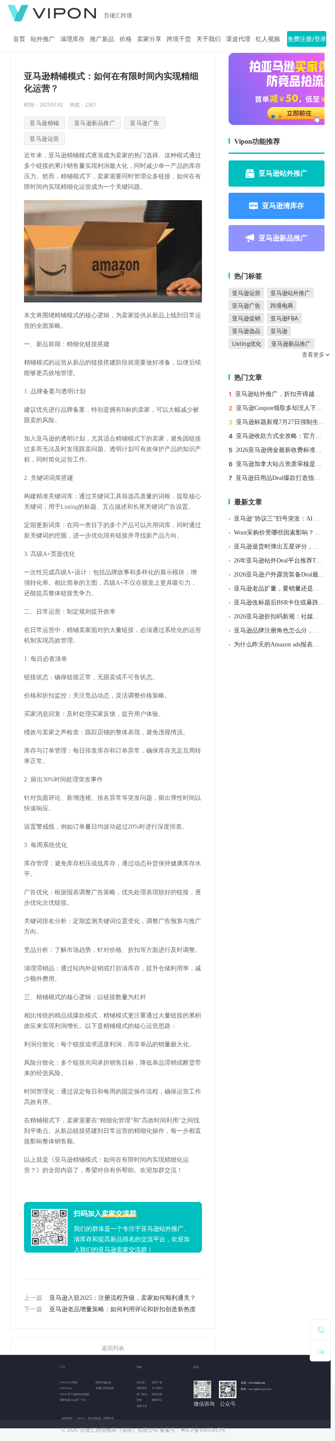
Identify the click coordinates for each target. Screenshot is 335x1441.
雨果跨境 (108, 1418)
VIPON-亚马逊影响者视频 (74, 1394)
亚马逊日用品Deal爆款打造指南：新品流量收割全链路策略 (280, 478)
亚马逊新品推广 (283, 237)
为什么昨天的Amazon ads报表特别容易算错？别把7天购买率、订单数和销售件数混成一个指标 (279, 644)
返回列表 (113, 1347)
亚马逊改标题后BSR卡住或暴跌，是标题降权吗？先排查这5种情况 (279, 602)
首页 (19, 38)
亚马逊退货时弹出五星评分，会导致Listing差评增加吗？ (279, 546)
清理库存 (72, 38)
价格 (126, 38)
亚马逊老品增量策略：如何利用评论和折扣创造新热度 (122, 1309)
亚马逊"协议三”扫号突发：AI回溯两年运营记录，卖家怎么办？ (279, 518)
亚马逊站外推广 (283, 173)
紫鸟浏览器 (94, 1418)
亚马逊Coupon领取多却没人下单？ (280, 408)
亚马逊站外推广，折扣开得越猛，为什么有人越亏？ (280, 394)
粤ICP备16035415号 (203, 1430)
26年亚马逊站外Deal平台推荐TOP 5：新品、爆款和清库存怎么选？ (279, 560)
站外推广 (43, 38)
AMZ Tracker (66, 1388)
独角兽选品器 (103, 1382)
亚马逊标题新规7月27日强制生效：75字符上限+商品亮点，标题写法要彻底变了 (280, 422)
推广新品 (102, 38)
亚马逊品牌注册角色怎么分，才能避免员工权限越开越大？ (279, 630)
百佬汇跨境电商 (105, 1388)
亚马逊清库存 (283, 205)
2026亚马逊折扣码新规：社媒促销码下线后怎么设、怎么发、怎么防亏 (279, 616)
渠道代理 (238, 38)
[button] (273, 116)
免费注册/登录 (306, 38)
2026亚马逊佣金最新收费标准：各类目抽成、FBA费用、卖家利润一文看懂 (280, 450)
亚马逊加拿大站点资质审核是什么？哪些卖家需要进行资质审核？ (280, 464)
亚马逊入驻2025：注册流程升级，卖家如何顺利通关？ (122, 1298)
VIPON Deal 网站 (69, 1382)
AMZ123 (81, 1418)
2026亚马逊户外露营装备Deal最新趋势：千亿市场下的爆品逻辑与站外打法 (279, 574)
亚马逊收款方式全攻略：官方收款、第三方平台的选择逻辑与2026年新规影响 (280, 436)
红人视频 (268, 38)
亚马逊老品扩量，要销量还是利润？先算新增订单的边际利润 (279, 588)
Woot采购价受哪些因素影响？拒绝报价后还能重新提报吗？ (279, 532)
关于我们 (208, 38)
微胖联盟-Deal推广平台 (73, 1400)
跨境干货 (179, 38)
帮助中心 (157, 1400)
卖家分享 (149, 38)
